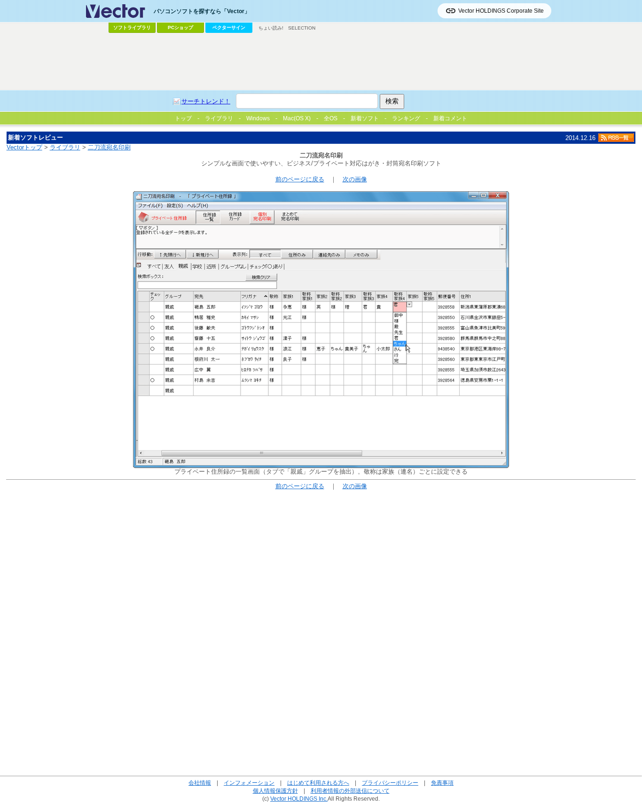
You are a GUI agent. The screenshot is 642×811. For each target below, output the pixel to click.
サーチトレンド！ (205, 101)
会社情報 (199, 783)
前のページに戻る (299, 179)
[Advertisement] (321, 61)
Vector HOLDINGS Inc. (299, 798)
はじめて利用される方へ (318, 783)
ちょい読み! (270, 28)
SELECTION (301, 28)
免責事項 (442, 783)
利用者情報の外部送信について (350, 791)
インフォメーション (249, 783)
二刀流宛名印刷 (109, 147)
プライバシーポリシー (390, 783)
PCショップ (180, 27)
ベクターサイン (228, 27)
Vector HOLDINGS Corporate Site (501, 11)
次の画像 (355, 179)
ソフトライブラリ (132, 27)
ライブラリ (65, 147)
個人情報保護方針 (275, 791)
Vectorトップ (24, 147)
